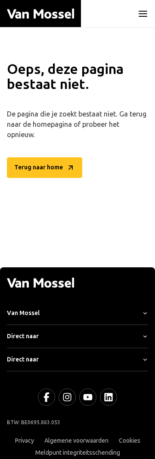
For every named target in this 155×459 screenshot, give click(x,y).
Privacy (24, 440)
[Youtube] (87, 397)
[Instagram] (67, 397)
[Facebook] (46, 397)
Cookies (129, 440)
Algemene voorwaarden (76, 440)
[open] (143, 14)
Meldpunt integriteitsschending (77, 452)
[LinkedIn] (108, 397)
